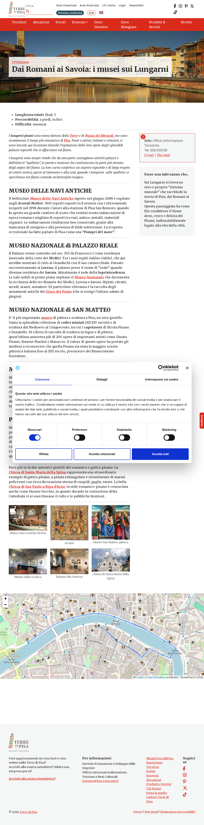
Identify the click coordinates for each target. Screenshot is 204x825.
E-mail (149, 155)
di (22, 472)
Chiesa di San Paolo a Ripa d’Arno (37, 487)
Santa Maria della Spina (45, 472)
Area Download (66, 5)
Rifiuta (43, 454)
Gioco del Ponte (59, 292)
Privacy (137, 811)
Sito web (163, 155)
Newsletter (136, 5)
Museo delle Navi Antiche (52, 198)
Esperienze (154, 762)
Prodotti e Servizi (158, 784)
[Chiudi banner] (187, 368)
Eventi (150, 771)
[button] (5, 599)
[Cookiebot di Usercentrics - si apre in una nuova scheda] (161, 368)
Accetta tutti (160, 454)
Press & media (156, 793)
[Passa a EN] (101, 13)
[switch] (79, 437)
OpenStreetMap (156, 677)
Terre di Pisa (28, 812)
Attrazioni (153, 780)
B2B (91, 13)
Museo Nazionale (89, 277)
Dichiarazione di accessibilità (177, 811)
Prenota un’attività (70, 13)
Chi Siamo (109, 5)
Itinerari (20, 62)
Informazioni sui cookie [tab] (161, 379)
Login (122, 5)
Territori (152, 767)
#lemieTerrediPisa (159, 758)
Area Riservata (89, 5)
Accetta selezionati (102, 454)
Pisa (67, 140)
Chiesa (15, 472)
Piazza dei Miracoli (99, 136)
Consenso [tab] (42, 379)
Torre (74, 136)
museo (46, 318)
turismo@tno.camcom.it (100, 781)
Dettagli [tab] (102, 379)
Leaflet (140, 677)
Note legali (151, 811)
